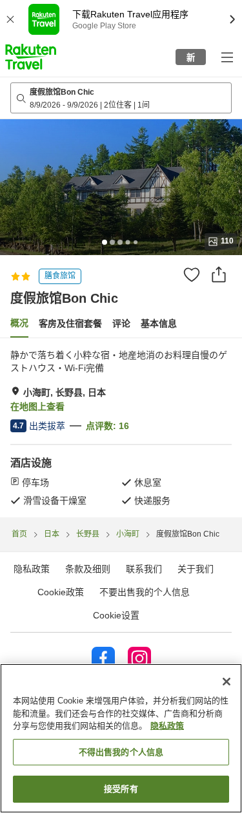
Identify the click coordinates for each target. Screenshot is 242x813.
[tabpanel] (121, 427)
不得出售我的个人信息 (121, 752)
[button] (30, 57)
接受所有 (121, 789)
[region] (121, 738)
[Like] (192, 274)
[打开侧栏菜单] (226, 56)
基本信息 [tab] (159, 323)
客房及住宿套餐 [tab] (70, 323)
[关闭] (226, 681)
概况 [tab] (19, 323)
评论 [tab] (121, 323)
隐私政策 (167, 726)
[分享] (219, 274)
